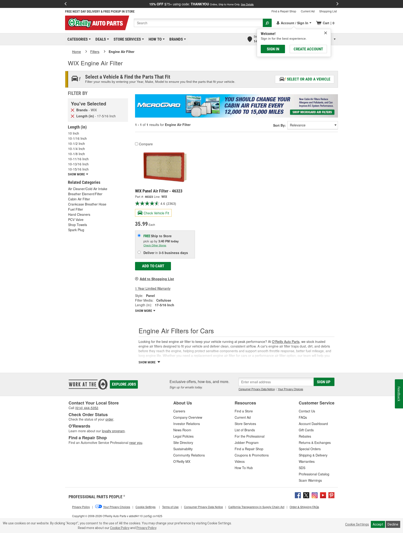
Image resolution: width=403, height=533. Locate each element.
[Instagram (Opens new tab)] (315, 494)
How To (154, 39)
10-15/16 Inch (78, 169)
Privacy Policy (146, 528)
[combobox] (198, 23)
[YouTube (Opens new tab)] (323, 494)
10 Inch (73, 133)
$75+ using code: (201, 4)
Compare (146, 144)
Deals (99, 39)
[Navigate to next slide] (337, 4)
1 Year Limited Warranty (152, 288)
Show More (144, 311)
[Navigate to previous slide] (66, 4)
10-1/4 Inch (76, 148)
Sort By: (279, 125)
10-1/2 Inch (76, 143)
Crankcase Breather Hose (87, 204)
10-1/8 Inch (76, 153)
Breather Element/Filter (85, 194)
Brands (175, 39)
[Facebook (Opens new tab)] (298, 494)
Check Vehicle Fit (156, 213)
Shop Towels (77, 224)
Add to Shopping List (157, 278)
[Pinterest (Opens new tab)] (331, 494)
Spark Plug (76, 229)
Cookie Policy (119, 528)
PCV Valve (75, 219)
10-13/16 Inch (78, 164)
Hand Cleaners (79, 214)
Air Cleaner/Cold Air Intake (87, 188)
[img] (325, 32)
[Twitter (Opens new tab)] (306, 494)
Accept (378, 524)
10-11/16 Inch (78, 159)
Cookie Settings (357, 524)
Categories (76, 39)
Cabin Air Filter (79, 199)
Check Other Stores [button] (154, 245)
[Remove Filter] (72, 109)
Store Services (126, 39)
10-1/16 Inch (77, 138)
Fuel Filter (75, 209)
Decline (393, 524)
